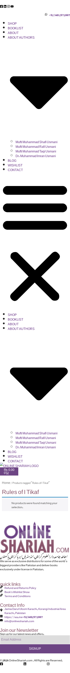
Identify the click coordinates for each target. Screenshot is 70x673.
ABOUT (13, 32)
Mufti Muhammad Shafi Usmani (37, 141)
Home (6, 482)
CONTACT (15, 169)
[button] (35, 241)
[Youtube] (12, 6)
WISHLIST (15, 164)
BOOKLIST (15, 27)
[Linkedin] (5, 6)
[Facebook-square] (1, 6)
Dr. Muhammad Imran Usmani (36, 155)
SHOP (12, 23)
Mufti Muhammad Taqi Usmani (36, 150)
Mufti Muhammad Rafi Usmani (36, 146)
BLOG (12, 160)
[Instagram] (8, 6)
